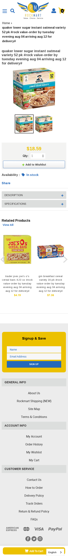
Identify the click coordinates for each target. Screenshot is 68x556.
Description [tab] (14, 195)
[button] (34, 164)
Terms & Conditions (34, 417)
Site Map (34, 409)
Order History (34, 444)
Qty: (26, 155)
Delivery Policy (34, 495)
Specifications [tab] (15, 203)
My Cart (34, 460)
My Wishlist (34, 452)
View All (8, 224)
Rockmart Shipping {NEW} (34, 401)
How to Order (34, 488)
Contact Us (34, 480)
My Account (34, 436)
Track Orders (34, 503)
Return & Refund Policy (34, 511)
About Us (34, 393)
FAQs (34, 519)
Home (6, 23)
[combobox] (55, 552)
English (52, 552)
